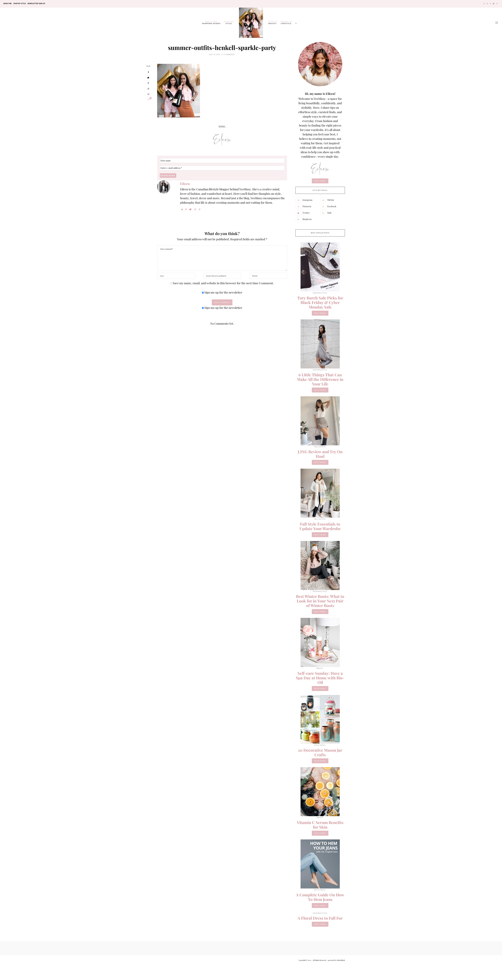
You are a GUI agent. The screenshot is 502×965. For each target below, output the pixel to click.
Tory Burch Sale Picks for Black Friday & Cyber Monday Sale (320, 302)
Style (229, 22)
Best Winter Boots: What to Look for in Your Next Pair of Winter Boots (320, 601)
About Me (7, 3)
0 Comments (229, 54)
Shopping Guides (211, 22)
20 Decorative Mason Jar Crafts (320, 752)
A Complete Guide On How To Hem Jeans (320, 897)
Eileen (185, 183)
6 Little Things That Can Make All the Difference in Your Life (320, 379)
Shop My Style (19, 3)
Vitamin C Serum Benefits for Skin (320, 825)
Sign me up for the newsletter (223, 292)
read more (320, 181)
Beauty (272, 22)
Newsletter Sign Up (36, 3)
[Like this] (148, 99)
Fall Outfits (320, 447)
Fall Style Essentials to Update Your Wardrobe (320, 526)
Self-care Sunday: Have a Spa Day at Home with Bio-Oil (320, 678)
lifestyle (286, 22)
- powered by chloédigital (335, 960)
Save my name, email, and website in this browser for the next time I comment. (223, 283)
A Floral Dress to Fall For (320, 918)
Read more (320, 313)
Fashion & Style (320, 293)
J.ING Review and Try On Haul (320, 454)
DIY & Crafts (319, 745)
